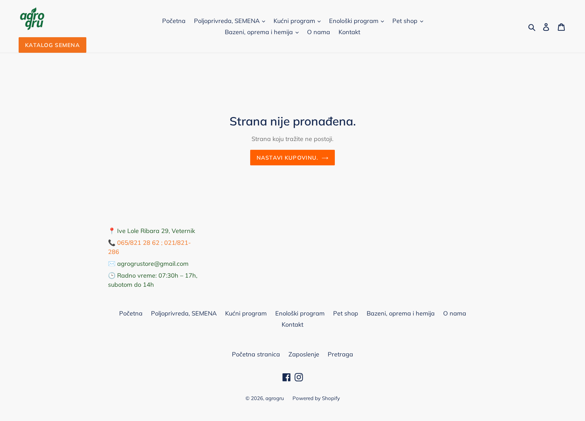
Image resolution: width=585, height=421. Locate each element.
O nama (318, 32)
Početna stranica (256, 354)
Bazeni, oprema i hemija (260, 32)
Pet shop (405, 21)
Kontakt (349, 32)
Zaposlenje (303, 354)
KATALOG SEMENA (52, 45)
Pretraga (340, 354)
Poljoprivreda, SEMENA (227, 21)
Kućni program (295, 21)
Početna (174, 21)
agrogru (274, 398)
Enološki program (354, 21)
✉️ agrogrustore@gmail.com (148, 263)
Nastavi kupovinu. (288, 157)
